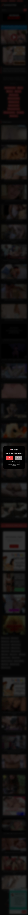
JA (10, 457)
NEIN (18, 457)
